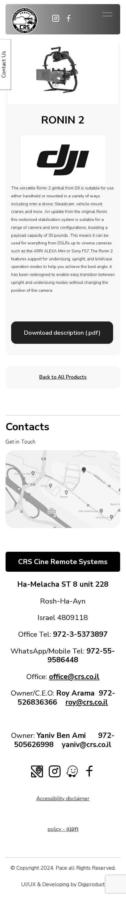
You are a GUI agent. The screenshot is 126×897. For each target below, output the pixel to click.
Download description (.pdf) (62, 333)
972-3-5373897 (80, 634)
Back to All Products (62, 377)
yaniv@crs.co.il (86, 745)
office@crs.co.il (74, 677)
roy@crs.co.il (86, 702)
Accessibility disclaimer (62, 798)
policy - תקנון (62, 829)
